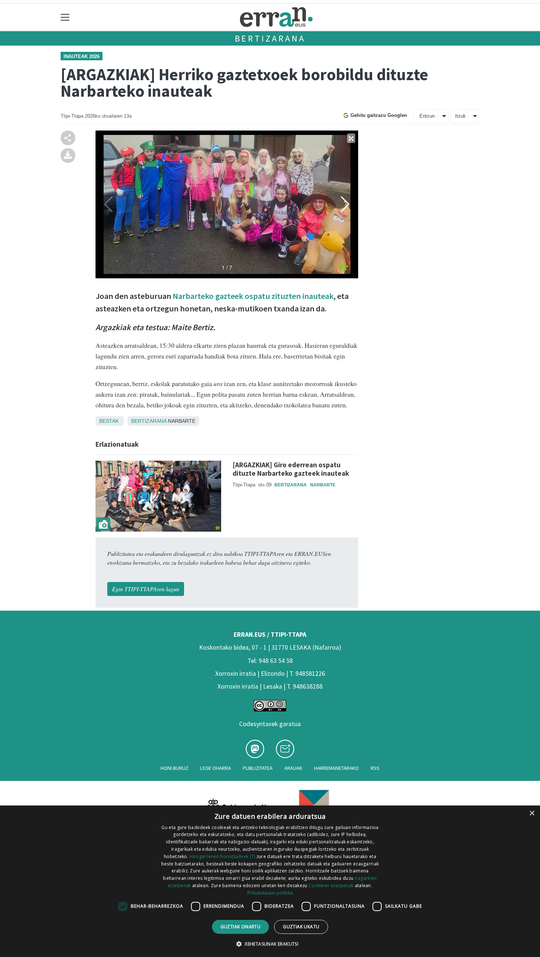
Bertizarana (270, 38)
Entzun (427, 116)
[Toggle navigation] (65, 17)
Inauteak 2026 (82, 56)
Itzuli (460, 116)
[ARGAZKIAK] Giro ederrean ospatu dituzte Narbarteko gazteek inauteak (291, 469)
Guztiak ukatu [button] (301, 927)
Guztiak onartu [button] (240, 927)
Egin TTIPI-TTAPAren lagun (145, 589)
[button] (270, 943)
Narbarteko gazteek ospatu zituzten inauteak (252, 296)
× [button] (531, 813)
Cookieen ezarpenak (331, 885)
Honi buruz (174, 768)
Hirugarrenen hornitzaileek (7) (222, 856)
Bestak (109, 421)
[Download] (68, 154)
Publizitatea (258, 768)
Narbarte (322, 485)
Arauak (293, 768)
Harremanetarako (336, 768)
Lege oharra (215, 768)
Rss (375, 768)
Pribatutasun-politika (270, 893)
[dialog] (270, 881)
